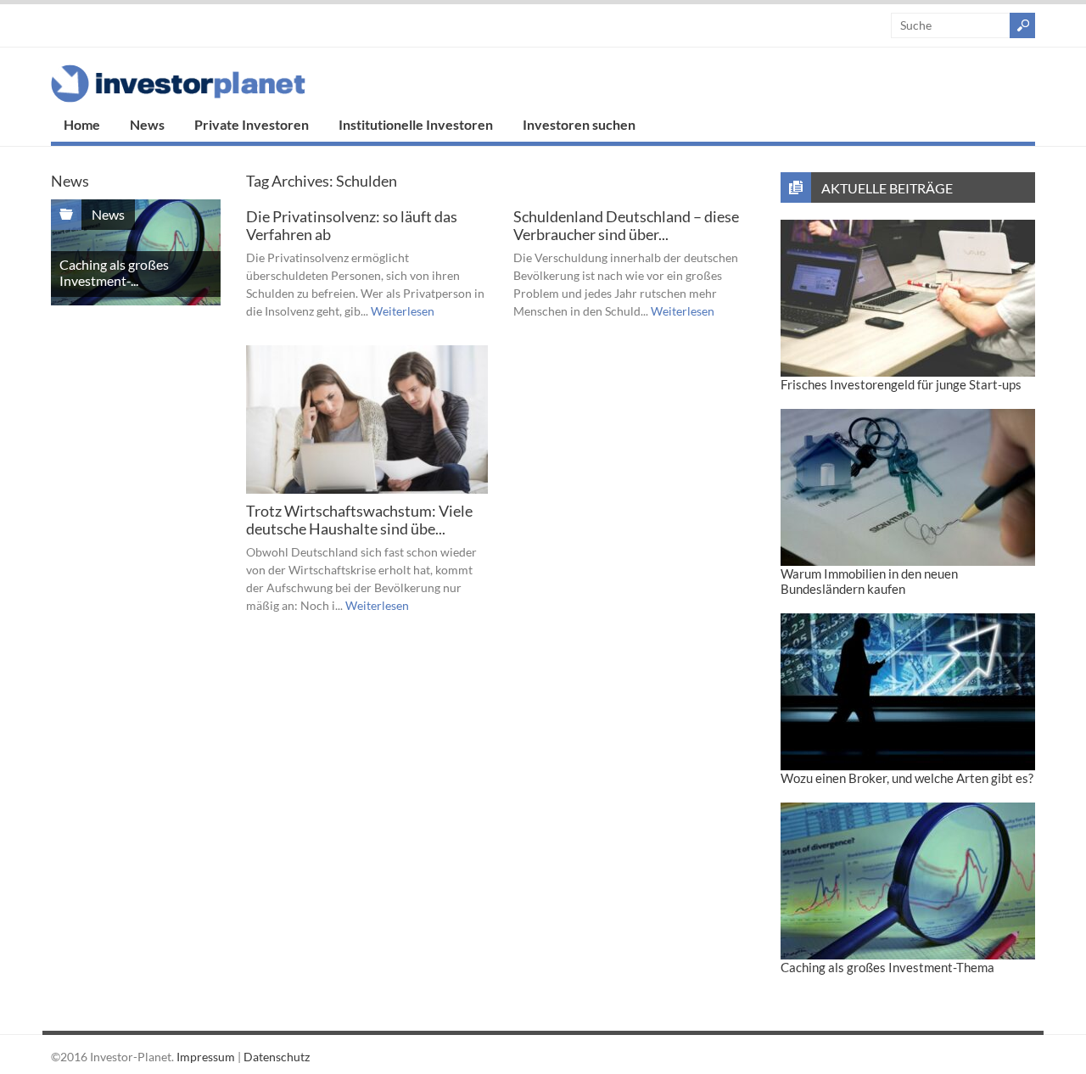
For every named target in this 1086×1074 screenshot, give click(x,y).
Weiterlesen (402, 311)
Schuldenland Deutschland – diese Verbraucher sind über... (626, 225)
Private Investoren (251, 124)
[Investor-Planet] (178, 98)
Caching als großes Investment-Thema (887, 967)
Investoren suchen (579, 124)
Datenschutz (277, 1056)
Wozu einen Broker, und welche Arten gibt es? (907, 778)
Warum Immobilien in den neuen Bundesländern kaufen (869, 581)
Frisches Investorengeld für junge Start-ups (901, 384)
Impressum (205, 1056)
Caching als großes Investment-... (114, 272)
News (147, 124)
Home (82, 124)
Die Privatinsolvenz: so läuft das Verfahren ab (351, 225)
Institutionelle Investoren (416, 124)
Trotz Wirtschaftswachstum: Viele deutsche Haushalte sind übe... (359, 520)
